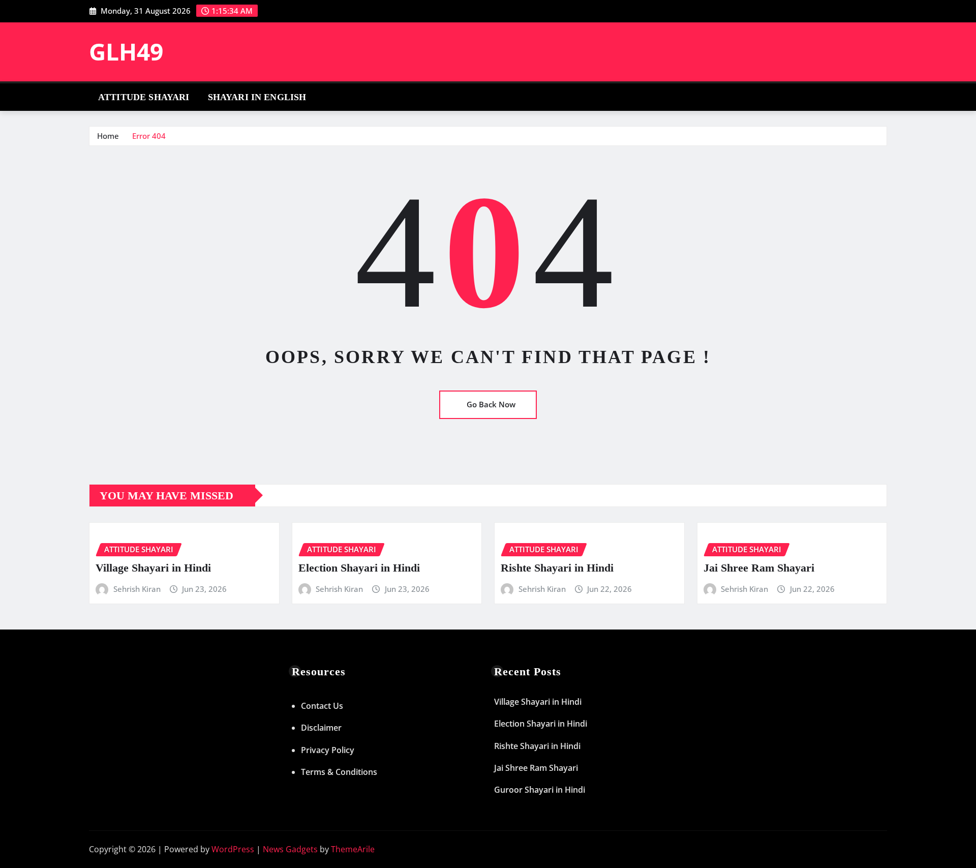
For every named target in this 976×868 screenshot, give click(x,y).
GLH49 (126, 51)
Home (108, 136)
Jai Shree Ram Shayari (759, 567)
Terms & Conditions (339, 771)
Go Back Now (491, 404)
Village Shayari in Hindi (153, 567)
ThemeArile (353, 849)
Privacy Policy (327, 750)
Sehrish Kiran (137, 589)
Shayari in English (257, 97)
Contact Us (322, 705)
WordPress (232, 849)
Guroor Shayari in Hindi (539, 789)
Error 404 (149, 136)
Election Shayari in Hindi (359, 567)
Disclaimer (321, 727)
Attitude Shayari (144, 97)
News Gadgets (290, 849)
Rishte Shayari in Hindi (557, 567)
